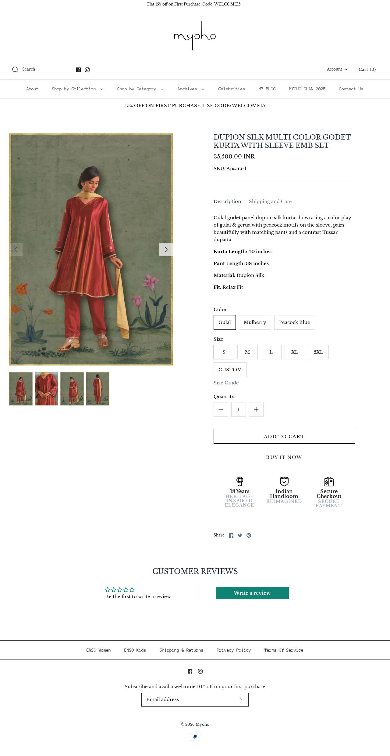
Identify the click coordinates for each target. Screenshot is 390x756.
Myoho (202, 724)
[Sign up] (240, 699)
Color (220, 309)
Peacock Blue (294, 322)
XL (294, 352)
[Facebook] (78, 69)
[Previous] (16, 249)
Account (334, 69)
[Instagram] (87, 69)
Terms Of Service (283, 650)
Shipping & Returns (182, 650)
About (33, 88)
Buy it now (284, 457)
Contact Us (351, 88)
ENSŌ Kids (135, 650)
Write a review (252, 593)
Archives (189, 88)
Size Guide (226, 383)
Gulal (224, 322)
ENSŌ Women (99, 650)
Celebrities (231, 88)
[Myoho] (195, 36)
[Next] (166, 249)
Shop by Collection (75, 88)
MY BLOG (267, 88)
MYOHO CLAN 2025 (307, 88)
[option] (91, 249)
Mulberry (255, 322)
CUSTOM (230, 370)
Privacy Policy (234, 650)
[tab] (227, 202)
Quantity (224, 396)
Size (218, 339)
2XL (318, 352)
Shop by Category (138, 88)
